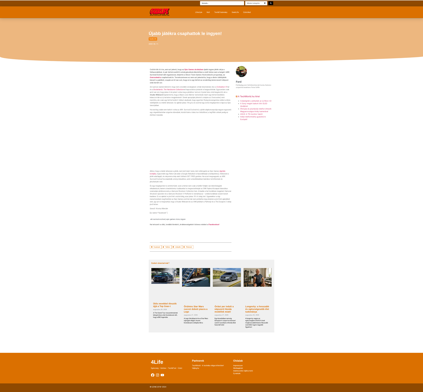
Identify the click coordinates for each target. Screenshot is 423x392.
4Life (157, 362)
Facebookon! (214, 224)
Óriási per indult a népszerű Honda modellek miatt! (224, 309)
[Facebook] (152, 375)
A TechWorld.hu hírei (249, 96)
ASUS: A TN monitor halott (251, 114)
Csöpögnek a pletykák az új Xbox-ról (255, 101)
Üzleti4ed (247, 12)
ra (155, 77)
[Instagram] (157, 375)
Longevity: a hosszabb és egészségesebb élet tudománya (257, 309)
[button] (155, 247)
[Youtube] (162, 375)
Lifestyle (198, 12)
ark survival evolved (157, 219)
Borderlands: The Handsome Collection (168, 90)
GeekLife (235, 12)
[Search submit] (270, 3)
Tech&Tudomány (220, 12)
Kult (208, 12)
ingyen (183, 219)
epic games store (173, 219)
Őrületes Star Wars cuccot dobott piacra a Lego (195, 309)
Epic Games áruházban (194, 69)
